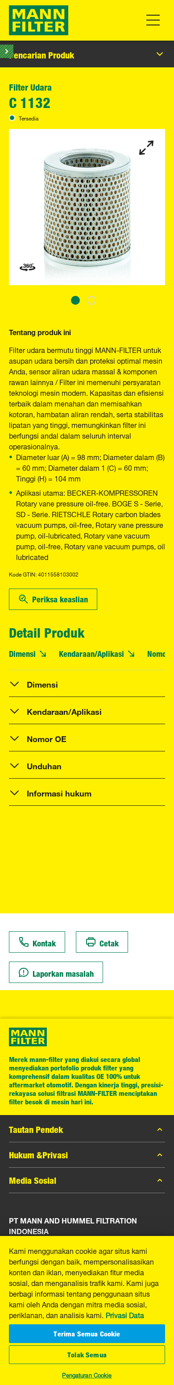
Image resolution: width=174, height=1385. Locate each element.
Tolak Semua (87, 1354)
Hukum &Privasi (38, 1154)
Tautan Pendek (36, 1129)
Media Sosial (32, 1180)
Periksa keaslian (60, 599)
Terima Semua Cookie (87, 1333)
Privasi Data (125, 1314)
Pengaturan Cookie (87, 1374)
